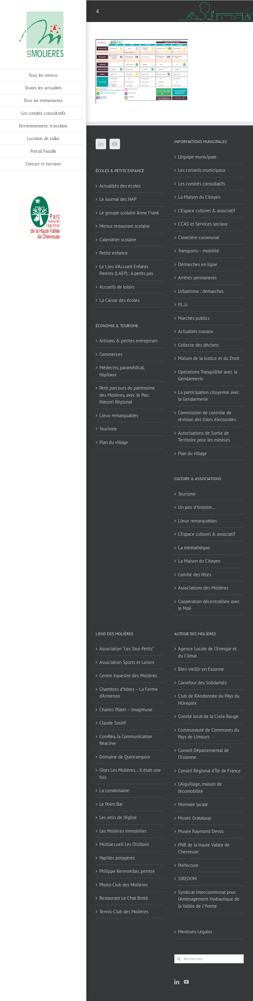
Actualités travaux (195, 331)
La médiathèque (194, 548)
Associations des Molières (203, 588)
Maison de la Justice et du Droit (208, 358)
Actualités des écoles (120, 186)
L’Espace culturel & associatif (206, 210)
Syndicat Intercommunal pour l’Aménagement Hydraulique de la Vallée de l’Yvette (208, 899)
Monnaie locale (193, 804)
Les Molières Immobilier (123, 831)
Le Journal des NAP (117, 199)
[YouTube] (115, 144)
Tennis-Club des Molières (123, 911)
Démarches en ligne (197, 264)
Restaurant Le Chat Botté (123, 898)
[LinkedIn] (101, 144)
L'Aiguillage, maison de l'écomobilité (200, 787)
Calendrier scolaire (117, 240)
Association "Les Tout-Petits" (126, 649)
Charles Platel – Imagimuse (125, 709)
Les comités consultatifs (201, 184)
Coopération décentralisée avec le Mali (209, 604)
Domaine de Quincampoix (124, 757)
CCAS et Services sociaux (203, 224)
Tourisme (108, 429)
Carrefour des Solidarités (202, 683)
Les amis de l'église (118, 817)
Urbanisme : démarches (201, 291)
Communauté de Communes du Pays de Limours (208, 733)
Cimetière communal (198, 237)
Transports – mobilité (198, 251)
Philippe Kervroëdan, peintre (127, 871)
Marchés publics (193, 318)
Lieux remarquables (118, 415)
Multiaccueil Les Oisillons (124, 844)
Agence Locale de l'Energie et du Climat (207, 652)
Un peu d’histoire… (196, 507)
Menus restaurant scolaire (124, 226)
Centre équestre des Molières (128, 675)
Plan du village (113, 442)
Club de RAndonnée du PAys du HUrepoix (208, 699)
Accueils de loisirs (117, 287)
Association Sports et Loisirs (126, 662)
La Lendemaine (114, 790)
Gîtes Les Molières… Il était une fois (130, 773)
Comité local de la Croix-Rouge (208, 716)
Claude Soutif (112, 723)
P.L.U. (183, 304)
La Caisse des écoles (119, 300)
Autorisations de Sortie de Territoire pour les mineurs (204, 436)
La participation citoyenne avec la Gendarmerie (208, 395)
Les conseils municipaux (202, 170)
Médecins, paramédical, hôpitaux (121, 371)
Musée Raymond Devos (201, 831)
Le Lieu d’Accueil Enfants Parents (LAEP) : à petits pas (126, 270)
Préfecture (188, 865)
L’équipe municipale (197, 157)
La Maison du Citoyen (199, 197)
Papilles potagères (117, 858)
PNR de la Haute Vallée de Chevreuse (204, 848)
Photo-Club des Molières (123, 885)
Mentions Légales (195, 932)
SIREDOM (187, 878)
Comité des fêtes (194, 574)
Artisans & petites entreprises (128, 341)
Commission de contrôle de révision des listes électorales (207, 416)
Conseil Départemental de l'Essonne (203, 753)
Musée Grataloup (194, 818)
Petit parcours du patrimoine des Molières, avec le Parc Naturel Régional (127, 395)
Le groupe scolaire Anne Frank (129, 213)
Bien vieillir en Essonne (201, 669)
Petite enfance (113, 253)
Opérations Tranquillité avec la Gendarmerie (207, 375)
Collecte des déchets (198, 345)
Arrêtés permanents (197, 278)
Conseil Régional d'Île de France (209, 771)
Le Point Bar (111, 804)
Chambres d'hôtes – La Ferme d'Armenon (128, 692)
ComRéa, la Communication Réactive (125, 739)
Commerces (110, 354)
